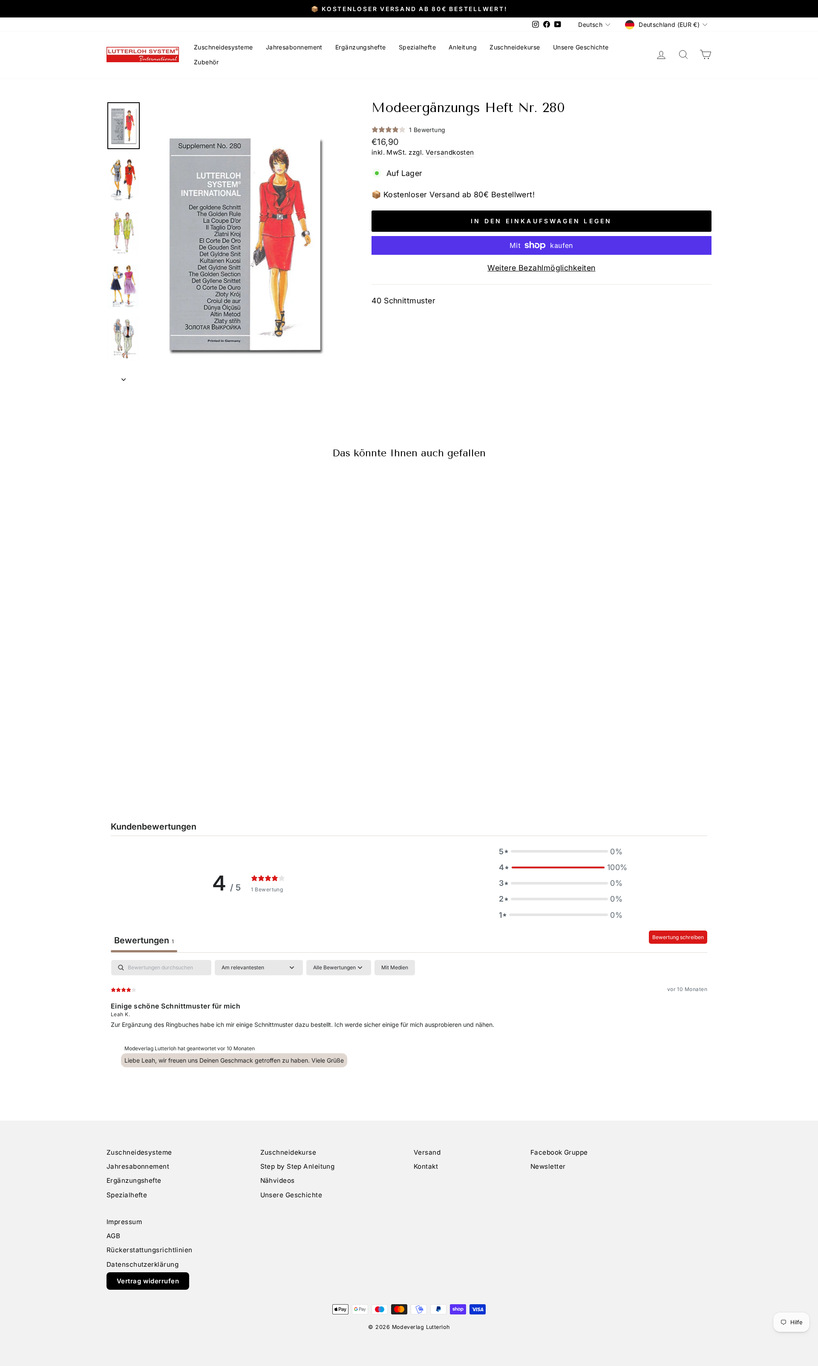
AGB (113, 1236)
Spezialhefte (417, 47)
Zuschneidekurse (515, 47)
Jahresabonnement (294, 47)
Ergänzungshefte (360, 47)
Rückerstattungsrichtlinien (150, 1250)
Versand (427, 1152)
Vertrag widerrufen (148, 1281)
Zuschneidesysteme (223, 47)
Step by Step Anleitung (297, 1166)
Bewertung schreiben (678, 937)
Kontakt (426, 1166)
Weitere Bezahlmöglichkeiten (541, 267)
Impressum (124, 1222)
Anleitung (463, 47)
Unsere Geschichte (581, 47)
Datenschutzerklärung (143, 1264)
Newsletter (548, 1166)
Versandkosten (450, 152)
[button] (560, 851)
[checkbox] (394, 967)
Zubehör (206, 62)
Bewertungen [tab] (144, 940)
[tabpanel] (409, 1016)
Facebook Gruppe (559, 1152)
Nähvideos (277, 1180)
